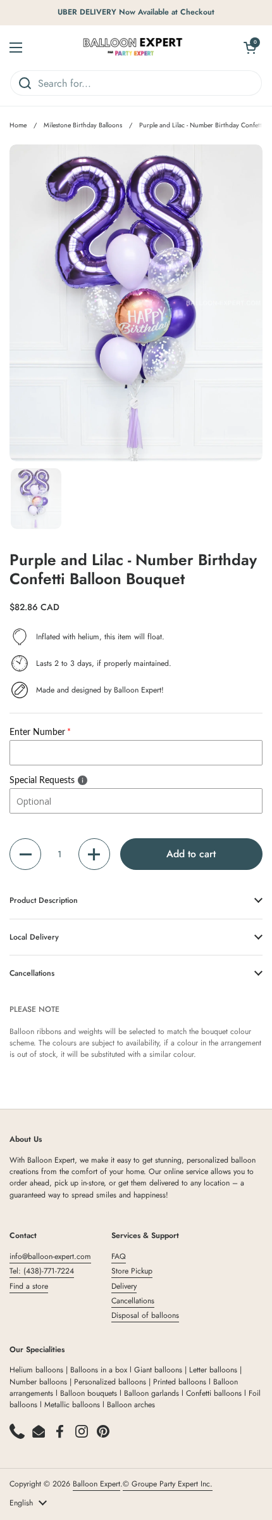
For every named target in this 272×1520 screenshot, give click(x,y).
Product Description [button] (43, 900)
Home (18, 125)
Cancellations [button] (31, 973)
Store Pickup (131, 1271)
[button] (25, 854)
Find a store (28, 1286)
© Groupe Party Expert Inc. (168, 1484)
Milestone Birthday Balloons (83, 125)
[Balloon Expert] (132, 47)
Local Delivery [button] (34, 937)
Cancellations (132, 1300)
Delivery (124, 1286)
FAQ (118, 1256)
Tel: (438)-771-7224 (41, 1271)
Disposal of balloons (145, 1315)
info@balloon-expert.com (50, 1256)
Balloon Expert (96, 1484)
